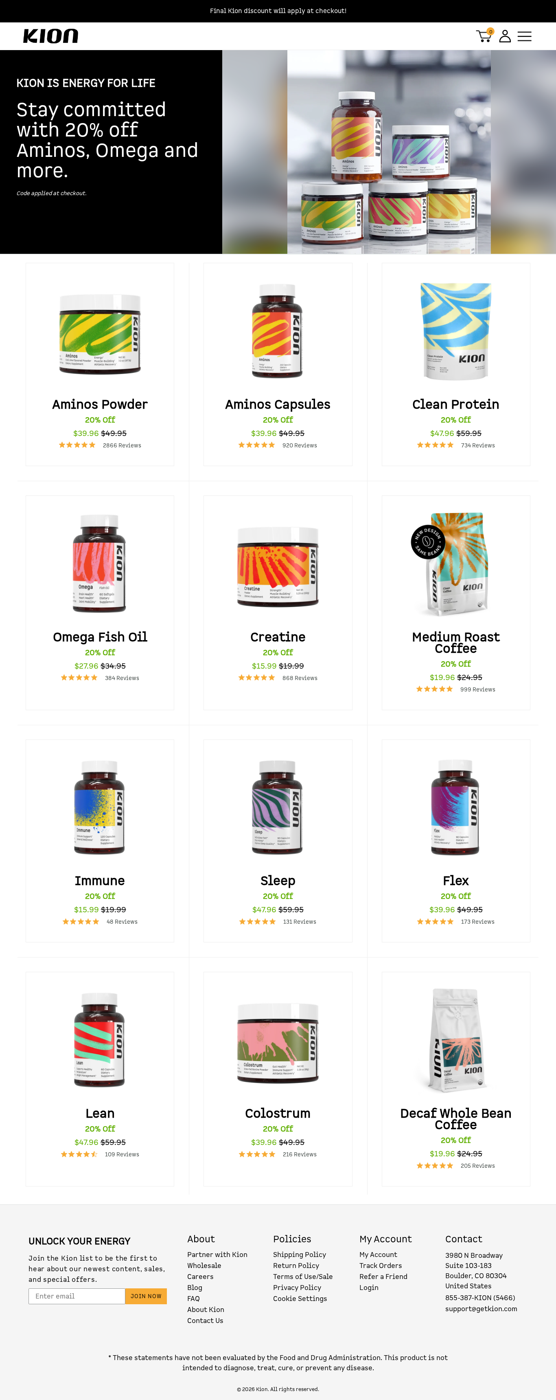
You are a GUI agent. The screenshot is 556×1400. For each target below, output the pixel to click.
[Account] (504, 36)
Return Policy (296, 1265)
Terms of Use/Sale (303, 1276)
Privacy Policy (297, 1287)
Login (369, 1287)
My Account (378, 1254)
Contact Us (205, 1320)
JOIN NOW (146, 1296)
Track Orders (380, 1265)
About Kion (205, 1309)
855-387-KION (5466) (480, 1298)
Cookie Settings (300, 1298)
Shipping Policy (299, 1254)
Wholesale (204, 1265)
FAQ (193, 1298)
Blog (194, 1287)
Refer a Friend (383, 1276)
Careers (200, 1276)
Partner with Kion (217, 1254)
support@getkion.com (481, 1309)
